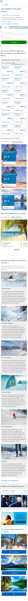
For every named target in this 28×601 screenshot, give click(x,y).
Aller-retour (5, 63)
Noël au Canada (14, 552)
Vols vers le (10, 24)
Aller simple (4, 141)
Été (14, 594)
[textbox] (14, 32)
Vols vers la (6, 21)
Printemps (14, 573)
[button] (5, 27)
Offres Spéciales (5, 4)
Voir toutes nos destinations (9, 480)
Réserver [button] (6, 163)
